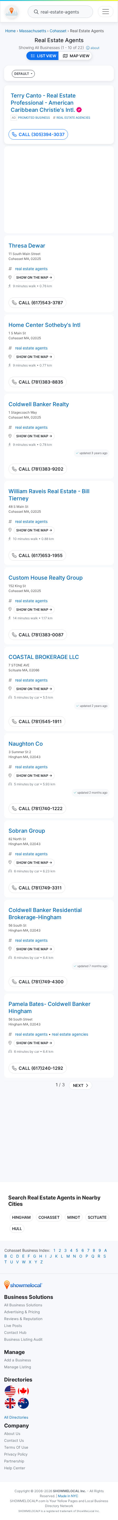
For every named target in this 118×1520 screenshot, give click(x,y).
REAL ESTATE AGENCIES (73, 118)
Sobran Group (27, 830)
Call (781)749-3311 (40, 888)
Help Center (14, 1468)
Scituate (97, 1217)
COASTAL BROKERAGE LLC (44, 657)
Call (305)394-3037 (41, 134)
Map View (79, 55)
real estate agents (31, 268)
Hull (17, 1228)
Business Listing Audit (23, 1339)
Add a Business (17, 1360)
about (95, 48)
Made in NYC (68, 1496)
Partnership (14, 1461)
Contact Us (14, 1440)
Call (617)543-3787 (41, 302)
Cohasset (49, 1217)
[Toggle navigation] (105, 11)
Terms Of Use (16, 1447)
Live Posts (13, 1325)
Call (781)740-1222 (41, 808)
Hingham (21, 1217)
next (77, 1085)
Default (22, 74)
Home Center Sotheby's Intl (44, 325)
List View (46, 55)
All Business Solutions (23, 1305)
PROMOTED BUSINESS (34, 118)
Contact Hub (15, 1332)
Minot (73, 1217)
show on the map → (34, 277)
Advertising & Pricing (22, 1312)
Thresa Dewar (27, 245)
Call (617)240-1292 (41, 1068)
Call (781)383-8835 (41, 382)
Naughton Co (26, 743)
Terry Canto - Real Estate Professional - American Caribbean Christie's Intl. (43, 102)
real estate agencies (70, 1034)
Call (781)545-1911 (40, 721)
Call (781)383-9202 (41, 469)
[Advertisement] (54, 1138)
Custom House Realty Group (46, 577)
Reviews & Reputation (23, 1319)
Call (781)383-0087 (41, 634)
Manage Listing (17, 1367)
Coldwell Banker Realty (39, 404)
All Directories (16, 1417)
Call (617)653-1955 (41, 555)
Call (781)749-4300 (41, 981)
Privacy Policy (15, 1454)
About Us (12, 1433)
